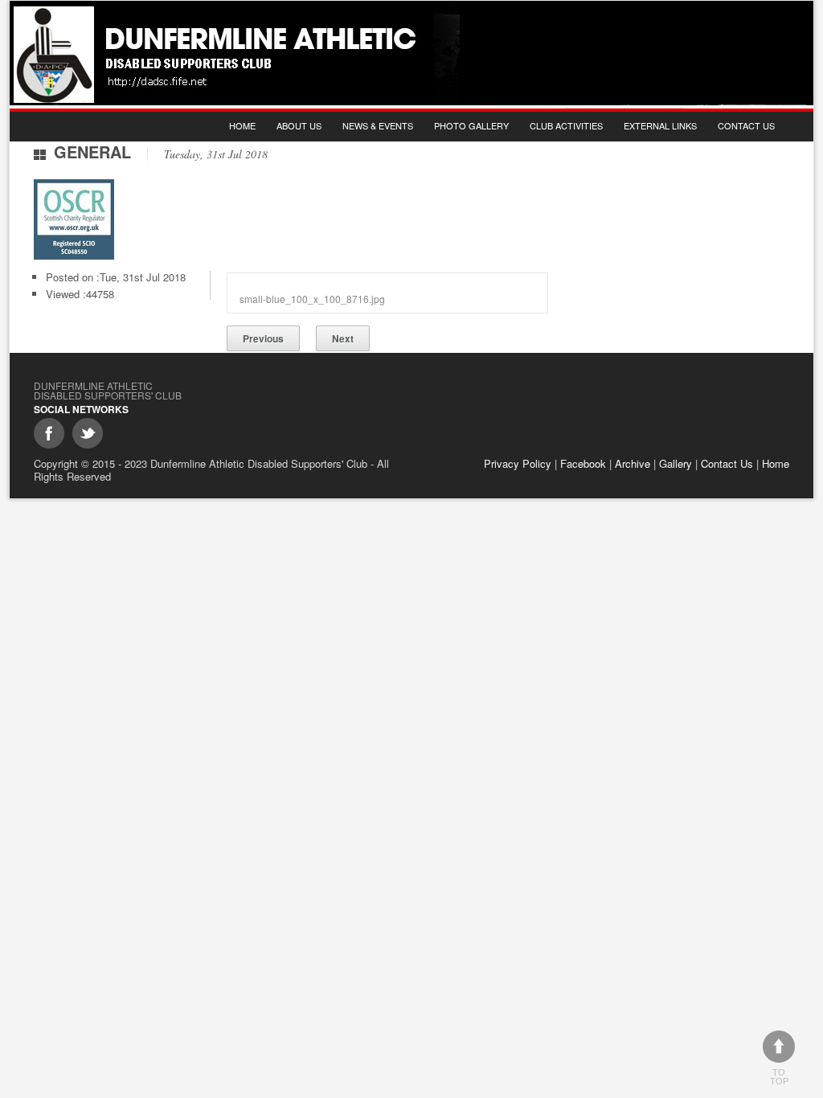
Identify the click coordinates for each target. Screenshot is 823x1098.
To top (779, 1076)
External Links (660, 125)
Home (242, 125)
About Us (298, 125)
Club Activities (566, 125)
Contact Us (746, 125)
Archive (632, 463)
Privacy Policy (517, 463)
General (92, 151)
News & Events (377, 125)
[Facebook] (49, 433)
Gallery (675, 463)
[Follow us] (87, 433)
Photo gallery (471, 125)
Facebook (583, 463)
